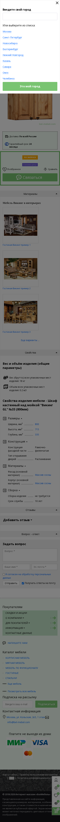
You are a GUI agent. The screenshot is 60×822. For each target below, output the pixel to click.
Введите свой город (17, 9)
